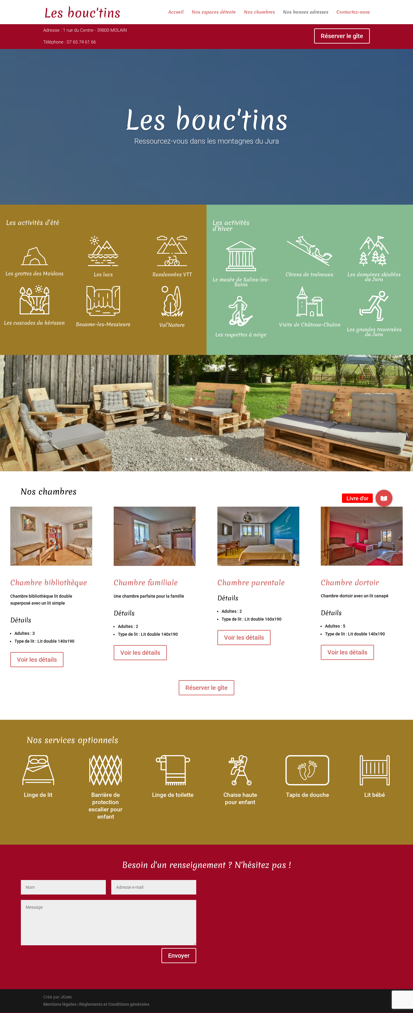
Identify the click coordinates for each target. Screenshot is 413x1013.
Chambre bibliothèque (48, 583)
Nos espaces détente (214, 12)
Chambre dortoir (350, 583)
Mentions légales (59, 1004)
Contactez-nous (353, 12)
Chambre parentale (251, 583)
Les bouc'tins (206, 119)
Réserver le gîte (342, 36)
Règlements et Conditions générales (114, 1004)
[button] (384, 498)
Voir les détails (37, 659)
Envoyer (179, 955)
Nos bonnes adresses (305, 12)
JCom (66, 997)
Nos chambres (259, 12)
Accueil (176, 12)
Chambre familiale (145, 583)
